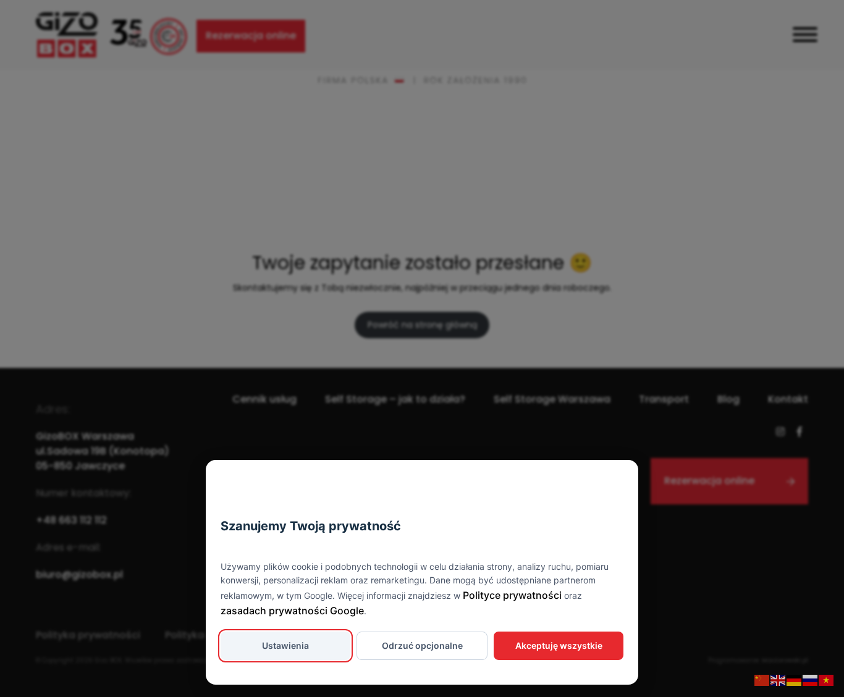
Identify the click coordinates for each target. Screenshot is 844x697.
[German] (795, 679)
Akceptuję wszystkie (558, 645)
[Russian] (811, 679)
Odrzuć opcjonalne (422, 645)
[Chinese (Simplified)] (762, 679)
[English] (778, 679)
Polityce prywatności (512, 595)
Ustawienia (285, 645)
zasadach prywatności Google (292, 610)
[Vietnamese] (827, 679)
